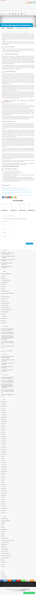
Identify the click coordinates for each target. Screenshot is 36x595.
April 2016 (3, 482)
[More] (15, 197)
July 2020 (3, 408)
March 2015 (3, 506)
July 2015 (3, 497)
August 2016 (3, 473)
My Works (10, 10)
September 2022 (4, 406)
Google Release (4, 282)
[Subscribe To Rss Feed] (18, 13)
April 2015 (3, 503)
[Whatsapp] (12, 197)
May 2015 (3, 501)
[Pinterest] (10, 197)
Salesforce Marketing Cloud (6, 309)
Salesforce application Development (7, 293)
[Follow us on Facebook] (13, 13)
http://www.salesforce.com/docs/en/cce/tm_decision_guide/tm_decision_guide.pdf (17, 195)
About (4, 10)
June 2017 (3, 456)
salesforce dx (3, 546)
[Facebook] (3, 197)
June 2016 (3, 477)
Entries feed (3, 574)
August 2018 (3, 443)
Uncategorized (4, 318)
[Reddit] (6, 197)
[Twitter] (5, 197)
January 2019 (3, 438)
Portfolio (2, 288)
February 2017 (3, 462)
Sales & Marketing (4, 291)
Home (1, 10)
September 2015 (4, 493)
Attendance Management (5, 273)
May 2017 (3, 458)
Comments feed (4, 576)
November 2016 (4, 469)
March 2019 (3, 434)
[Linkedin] (8, 197)
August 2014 (3, 510)
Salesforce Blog (10, 28)
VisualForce (3, 322)
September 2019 (4, 421)
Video (18, 10)
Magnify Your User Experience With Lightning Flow (7, 342)
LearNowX (3, 284)
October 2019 (3, 419)
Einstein (2, 275)
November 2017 (4, 449)
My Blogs (6, 10)
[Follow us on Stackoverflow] (1, 13)
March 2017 (3, 460)
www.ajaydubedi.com (25, 589)
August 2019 (3, 423)
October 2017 (3, 451)
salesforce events (4, 305)
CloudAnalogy (22, 590)
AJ (9, 32)
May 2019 (3, 430)
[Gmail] (14, 197)
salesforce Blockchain (5, 296)
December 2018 (4, 440)
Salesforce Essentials (5, 303)
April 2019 (3, 432)
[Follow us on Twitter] (21, 13)
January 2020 (3, 412)
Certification (4, 316)
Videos (2, 320)
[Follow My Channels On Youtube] (10, 13)
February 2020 (3, 410)
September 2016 (4, 471)
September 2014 (4, 508)
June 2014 (3, 512)
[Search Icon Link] (20, 10)
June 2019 (3, 427)
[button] (29, 593)
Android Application (5, 280)
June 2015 (3, 499)
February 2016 (3, 484)
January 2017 (3, 464)
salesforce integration (5, 307)
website (30, 135)
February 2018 (3, 447)
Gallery (16, 10)
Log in (2, 572)
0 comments (25, 32)
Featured (3, 527)
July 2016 (3, 475)
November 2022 (4, 401)
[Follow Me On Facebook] (24, 13)
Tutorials (13, 10)
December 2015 (4, 488)
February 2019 (3, 436)
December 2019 (4, 414)
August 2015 (3, 495)
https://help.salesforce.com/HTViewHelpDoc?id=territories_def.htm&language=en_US (17, 190)
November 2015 (4, 490)
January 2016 (3, 486)
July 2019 (3, 425)
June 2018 (3, 445)
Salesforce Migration (5, 311)
